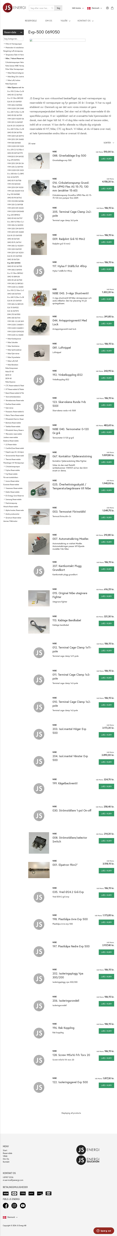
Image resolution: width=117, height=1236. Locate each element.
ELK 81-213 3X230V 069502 (17, 126)
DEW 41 (8, 375)
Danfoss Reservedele (13, 404)
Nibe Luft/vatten (14, 80)
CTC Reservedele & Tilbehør (16, 385)
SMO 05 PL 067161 (14, 242)
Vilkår (5, 1156)
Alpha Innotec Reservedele (15, 510)
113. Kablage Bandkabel (67, 620)
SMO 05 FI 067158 (14, 180)
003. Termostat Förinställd (69, 511)
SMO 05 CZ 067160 (14, 95)
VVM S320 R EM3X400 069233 (19, 211)
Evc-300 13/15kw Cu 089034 (18, 222)
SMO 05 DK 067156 (14, 132)
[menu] (58, 20)
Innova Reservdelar (12, 481)
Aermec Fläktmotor (10, 521)
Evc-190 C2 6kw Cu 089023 (17, 91)
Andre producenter (12, 514)
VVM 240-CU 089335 (15, 304)
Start (5, 1150)
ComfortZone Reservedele (15, 448)
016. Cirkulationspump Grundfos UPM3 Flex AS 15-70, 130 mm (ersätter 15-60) (71, 186)
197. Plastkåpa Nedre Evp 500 (71, 946)
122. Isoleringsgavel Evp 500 (70, 1082)
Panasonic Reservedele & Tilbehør (18, 412)
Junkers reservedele (10, 437)
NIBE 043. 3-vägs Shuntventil (71, 293)
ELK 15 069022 (13, 307)
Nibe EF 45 (9, 371)
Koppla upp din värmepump (16, 452)
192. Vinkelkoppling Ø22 (68, 375)
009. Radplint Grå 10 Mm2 (69, 239)
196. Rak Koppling (63, 1028)
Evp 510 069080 (13, 194)
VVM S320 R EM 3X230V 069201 (19, 170)
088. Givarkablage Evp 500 (69, 155)
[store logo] (14, 8)
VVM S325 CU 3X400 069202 (18, 335)
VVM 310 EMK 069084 (15, 201)
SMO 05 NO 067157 (14, 218)
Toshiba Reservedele (13, 426)
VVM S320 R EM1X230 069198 (18, 331)
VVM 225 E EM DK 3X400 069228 (19, 163)
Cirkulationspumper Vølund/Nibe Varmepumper (22, 62)
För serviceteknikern (10, 477)
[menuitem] (31, 20)
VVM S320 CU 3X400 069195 (18, 287)
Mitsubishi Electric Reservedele (17, 419)
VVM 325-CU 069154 (15, 167)
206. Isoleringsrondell (66, 1000)
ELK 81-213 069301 (14, 301)
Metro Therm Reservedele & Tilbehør (19, 415)
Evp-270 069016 (13, 160)
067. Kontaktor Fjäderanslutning (72, 456)
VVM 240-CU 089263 (15, 283)
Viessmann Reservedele (14, 488)
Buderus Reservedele (11, 441)
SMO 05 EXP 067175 (15, 153)
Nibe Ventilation (13, 346)
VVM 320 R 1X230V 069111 (17, 119)
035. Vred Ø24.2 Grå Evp (68, 892)
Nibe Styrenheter (14, 357)
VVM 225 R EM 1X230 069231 (18, 187)
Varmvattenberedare (13, 397)
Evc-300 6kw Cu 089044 (16, 174)
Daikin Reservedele (12, 492)
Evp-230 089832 (13, 215)
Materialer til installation (15, 47)
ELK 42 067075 (13, 177)
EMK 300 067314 (13, 318)
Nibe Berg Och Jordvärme (17, 76)
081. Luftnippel (62, 347)
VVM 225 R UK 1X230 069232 (18, 253)
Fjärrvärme (9, 408)
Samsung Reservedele (13, 499)
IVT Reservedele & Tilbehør (15, 389)
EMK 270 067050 (13, 314)
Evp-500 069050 (13, 263)
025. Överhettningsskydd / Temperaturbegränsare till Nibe (72, 486)
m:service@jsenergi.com (13, 1180)
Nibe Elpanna (10, 382)
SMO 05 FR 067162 (14, 198)
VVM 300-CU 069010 (15, 225)
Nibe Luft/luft (13, 361)
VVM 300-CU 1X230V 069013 (18, 246)
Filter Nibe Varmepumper (14, 69)
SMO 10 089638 (13, 277)
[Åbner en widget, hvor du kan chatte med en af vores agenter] (103, 1231)
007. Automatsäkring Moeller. (71, 539)
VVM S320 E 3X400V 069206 (18, 325)
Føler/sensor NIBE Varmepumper (17, 66)
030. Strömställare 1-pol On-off (72, 810)
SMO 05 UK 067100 (14, 280)
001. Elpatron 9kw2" (65, 865)
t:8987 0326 (8, 1177)
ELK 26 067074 (13, 311)
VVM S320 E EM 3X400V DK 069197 (20, 108)
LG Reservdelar (11, 444)
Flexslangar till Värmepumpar (14, 463)
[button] (109, 142)
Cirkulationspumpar (13, 466)
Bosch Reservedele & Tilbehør (16, 393)
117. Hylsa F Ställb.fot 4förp (70, 266)
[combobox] (42, 8)
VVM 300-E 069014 (14, 270)
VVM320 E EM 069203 (15, 156)
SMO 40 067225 (13, 239)
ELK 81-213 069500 (14, 256)
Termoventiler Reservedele (15, 456)
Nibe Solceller (13, 342)
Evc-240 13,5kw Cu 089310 (17, 297)
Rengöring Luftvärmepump (13, 51)
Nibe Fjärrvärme (13, 353)
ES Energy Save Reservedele (16, 496)
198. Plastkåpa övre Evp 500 (70, 919)
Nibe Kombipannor (14, 339)
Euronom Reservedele (11, 484)
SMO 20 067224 (13, 259)
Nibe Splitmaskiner (15, 350)
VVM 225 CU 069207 (15, 122)
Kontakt (6, 1161)
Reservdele (7, 1153)
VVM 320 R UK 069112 (15, 136)
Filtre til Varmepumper (14, 44)
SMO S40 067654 (14, 294)
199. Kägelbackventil (65, 783)
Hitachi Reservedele (10, 506)
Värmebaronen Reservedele (15, 400)
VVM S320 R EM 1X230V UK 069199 (20, 146)
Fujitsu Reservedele (13, 470)
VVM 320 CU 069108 (15, 204)
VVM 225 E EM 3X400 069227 (18, 139)
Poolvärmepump (11, 503)
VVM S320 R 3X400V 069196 (18, 328)
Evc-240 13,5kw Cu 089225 (17, 112)
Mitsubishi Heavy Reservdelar (16, 430)
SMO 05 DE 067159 (14, 115)
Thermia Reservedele (13, 459)
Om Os (6, 1158)
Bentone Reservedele (13, 423)
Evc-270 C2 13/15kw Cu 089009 (19, 150)
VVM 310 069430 (13, 184)
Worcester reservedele (14, 434)
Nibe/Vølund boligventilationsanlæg (21, 73)
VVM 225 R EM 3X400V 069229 (19, 232)
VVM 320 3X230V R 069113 (17, 191)
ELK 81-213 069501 (14, 102)
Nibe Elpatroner (11, 84)
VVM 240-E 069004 (14, 105)
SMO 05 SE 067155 (14, 266)
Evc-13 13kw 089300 (15, 98)
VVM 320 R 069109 (14, 249)
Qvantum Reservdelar (13, 518)
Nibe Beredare (13, 365)
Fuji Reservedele (11, 474)
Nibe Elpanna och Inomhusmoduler (21, 87)
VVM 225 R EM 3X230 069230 (18, 208)
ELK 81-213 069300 (14, 235)
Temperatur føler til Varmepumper (18, 55)
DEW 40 (8, 378)
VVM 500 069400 (14, 143)
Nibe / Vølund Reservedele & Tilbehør (20, 58)
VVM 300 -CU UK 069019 (16, 321)
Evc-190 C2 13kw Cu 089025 (18, 290)
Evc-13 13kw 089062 (15, 273)
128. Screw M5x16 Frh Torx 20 (71, 1055)
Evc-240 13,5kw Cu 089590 (17, 129)
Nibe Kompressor (11, 368)
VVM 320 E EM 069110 (15, 228)
